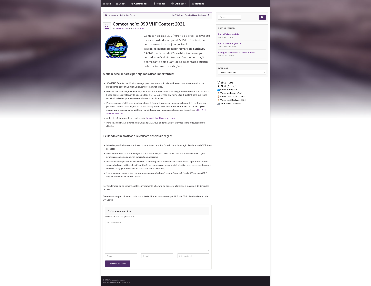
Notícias (199, 3)
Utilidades (180, 3)
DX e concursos (138, 28)
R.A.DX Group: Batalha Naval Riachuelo (189, 15)
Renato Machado (122, 28)
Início (108, 3)
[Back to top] (364, 279)
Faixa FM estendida (228, 34)
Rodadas (160, 3)
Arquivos (223, 67)
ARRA (122, 3)
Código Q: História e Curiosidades (236, 52)
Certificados (141, 3)
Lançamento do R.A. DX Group (121, 15)
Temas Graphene (123, 282)
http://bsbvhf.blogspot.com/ (161, 118)
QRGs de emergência (229, 43)
